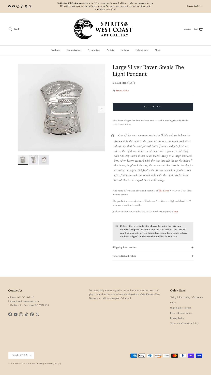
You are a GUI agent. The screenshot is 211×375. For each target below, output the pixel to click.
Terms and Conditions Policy (184, 323)
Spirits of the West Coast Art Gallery (29, 363)
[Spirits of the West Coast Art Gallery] (105, 29)
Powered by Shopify (53, 363)
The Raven (164, 191)
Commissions (74, 50)
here (175, 211)
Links (173, 303)
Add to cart (153, 106)
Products (55, 50)
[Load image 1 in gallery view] (61, 107)
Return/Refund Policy (124, 256)
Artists (110, 50)
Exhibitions (142, 50)
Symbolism (94, 50)
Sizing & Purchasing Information (186, 297)
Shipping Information (124, 247)
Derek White (122, 90)
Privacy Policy (177, 318)
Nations (125, 50)
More (158, 50)
